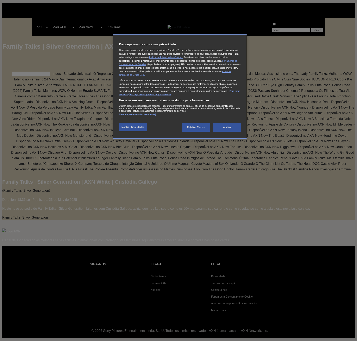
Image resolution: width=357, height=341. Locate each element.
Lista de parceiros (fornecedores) (137, 114)
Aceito (227, 127)
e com (225, 71)
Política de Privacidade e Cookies (166, 57)
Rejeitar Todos (196, 127)
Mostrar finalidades (133, 127)
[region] (180, 86)
